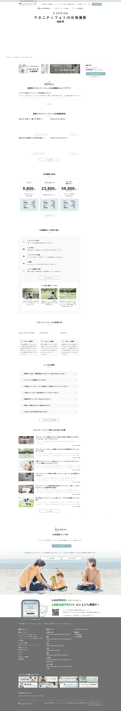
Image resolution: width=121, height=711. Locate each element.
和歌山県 (66, 655)
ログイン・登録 (86, 4)
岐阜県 (51, 645)
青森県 (51, 634)
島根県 (51, 659)
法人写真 (20, 659)
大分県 (62, 666)
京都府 (51, 655)
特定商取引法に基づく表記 (85, 702)
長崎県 (55, 666)
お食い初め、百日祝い (32, 636)
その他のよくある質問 (49, 420)
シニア (20, 652)
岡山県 (55, 659)
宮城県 (58, 634)
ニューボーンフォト (23, 634)
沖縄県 (48, 668)
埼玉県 (58, 639)
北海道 (48, 634)
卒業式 (20, 649)
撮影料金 (77, 632)
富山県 (51, 650)
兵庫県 (58, 655)
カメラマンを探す (62, 4)
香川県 (69, 659)
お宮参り (30, 634)
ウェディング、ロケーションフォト (30, 645)
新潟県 (48, 650)
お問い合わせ (75, 702)
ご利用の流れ (44, 4)
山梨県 (48, 641)
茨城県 (48, 639)
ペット (20, 654)
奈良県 (62, 655)
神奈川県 (69, 639)
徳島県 (65, 659)
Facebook (33, 695)
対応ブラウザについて (97, 702)
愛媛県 (48, 661)
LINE (38, 695)
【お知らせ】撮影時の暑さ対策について (28, 1)
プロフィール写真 (23, 656)
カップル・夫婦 (22, 643)
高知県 (51, 661)
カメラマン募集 (68, 702)
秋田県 (62, 634)
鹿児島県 (69, 666)
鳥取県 (48, 659)
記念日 (20, 645)
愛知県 (58, 645)
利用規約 (51, 702)
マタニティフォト (22, 636)
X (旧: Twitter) (27, 695)
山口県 (62, 659)
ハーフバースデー (22, 638)
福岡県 (48, 666)
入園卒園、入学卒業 (37, 638)
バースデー (29, 638)
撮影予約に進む (95, 73)
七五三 (34, 634)
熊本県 (58, 666)
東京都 (65, 639)
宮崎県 (65, 666)
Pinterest (41, 695)
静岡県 (55, 645)
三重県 (62, 645)
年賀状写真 (21, 640)
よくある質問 (79, 4)
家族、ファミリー (23, 632)
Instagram (21, 695)
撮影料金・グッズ (52, 4)
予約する (96, 4)
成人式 (23, 649)
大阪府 (55, 655)
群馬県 (55, 639)
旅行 (26, 649)
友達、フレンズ (22, 647)
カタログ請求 (72, 558)
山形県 (65, 634)
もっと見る (22, 354)
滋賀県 (48, 655)
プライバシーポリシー (59, 702)
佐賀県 (51, 666)
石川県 (55, 650)
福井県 (58, 650)
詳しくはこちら (49, 215)
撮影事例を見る (71, 4)
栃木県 (51, 639)
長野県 (48, 645)
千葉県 (62, 639)
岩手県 (55, 634)
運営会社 (46, 702)
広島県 (58, 659)
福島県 (69, 634)
